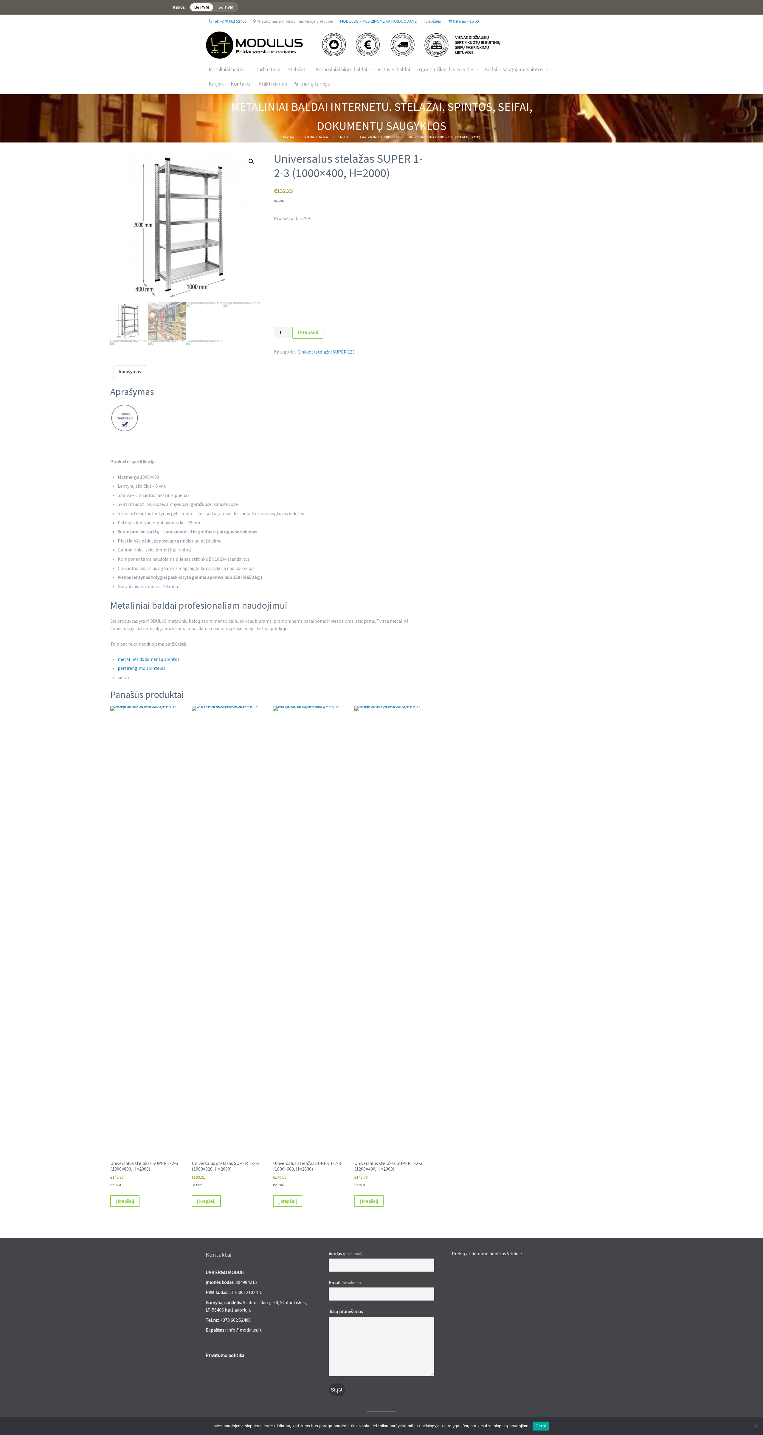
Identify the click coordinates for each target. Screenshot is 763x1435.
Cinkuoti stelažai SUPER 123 (379, 137)
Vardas (345, 1253)
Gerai (541, 1425)
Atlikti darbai (273, 83)
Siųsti (337, 1390)
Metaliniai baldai (227, 69)
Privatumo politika (225, 1355)
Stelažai (344, 137)
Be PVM (201, 7)
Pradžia (288, 137)
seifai (123, 677)
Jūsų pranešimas (346, 1311)
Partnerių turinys (311, 83)
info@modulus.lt (244, 1330)
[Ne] (756, 1426)
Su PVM (225, 7)
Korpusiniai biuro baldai (341, 69)
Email (345, 1282)
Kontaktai (242, 83)
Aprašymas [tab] (130, 371)
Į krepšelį (308, 332)
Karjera (217, 83)
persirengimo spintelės (141, 668)
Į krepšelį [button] (125, 1201)
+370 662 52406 (235, 1320)
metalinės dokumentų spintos (149, 659)
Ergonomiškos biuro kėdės (445, 69)
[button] (251, 161)
